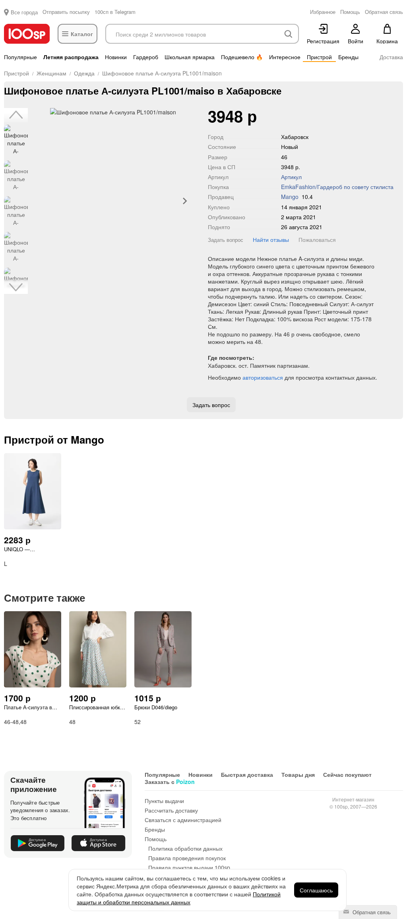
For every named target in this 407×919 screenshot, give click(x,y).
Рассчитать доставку (171, 810)
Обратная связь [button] (384, 11)
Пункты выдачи (164, 801)
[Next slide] (184, 201)
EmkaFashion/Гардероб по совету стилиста (337, 187)
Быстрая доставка (247, 774)
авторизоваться (262, 377)
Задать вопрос (225, 239)
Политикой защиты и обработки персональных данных (179, 898)
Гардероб (145, 57)
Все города (24, 12)
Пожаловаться (317, 239)
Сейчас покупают (347, 774)
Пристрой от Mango (54, 439)
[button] (16, 140)
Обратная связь (371, 912)
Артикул (291, 177)
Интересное (284, 57)
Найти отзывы (271, 239)
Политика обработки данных (185, 848)
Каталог (82, 34)
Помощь (156, 839)
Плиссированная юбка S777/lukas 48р (96, 707)
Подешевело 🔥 (242, 57)
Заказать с (170, 782)
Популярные (20, 57)
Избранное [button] (322, 11)
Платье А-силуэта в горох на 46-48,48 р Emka (28, 707)
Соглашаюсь (316, 890)
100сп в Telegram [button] (115, 11)
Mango (289, 197)
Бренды (348, 57)
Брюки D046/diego (155, 707)
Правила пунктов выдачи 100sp (189, 867)
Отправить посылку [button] (66, 11)
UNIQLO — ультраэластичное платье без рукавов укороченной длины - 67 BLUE (29, 549)
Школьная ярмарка (190, 57)
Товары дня (298, 774)
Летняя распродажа (71, 57)
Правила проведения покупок (187, 858)
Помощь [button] (350, 11)
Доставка (391, 57)
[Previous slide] (42, 201)
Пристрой (319, 57)
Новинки (116, 57)
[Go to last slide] (16, 115)
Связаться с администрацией (183, 820)
